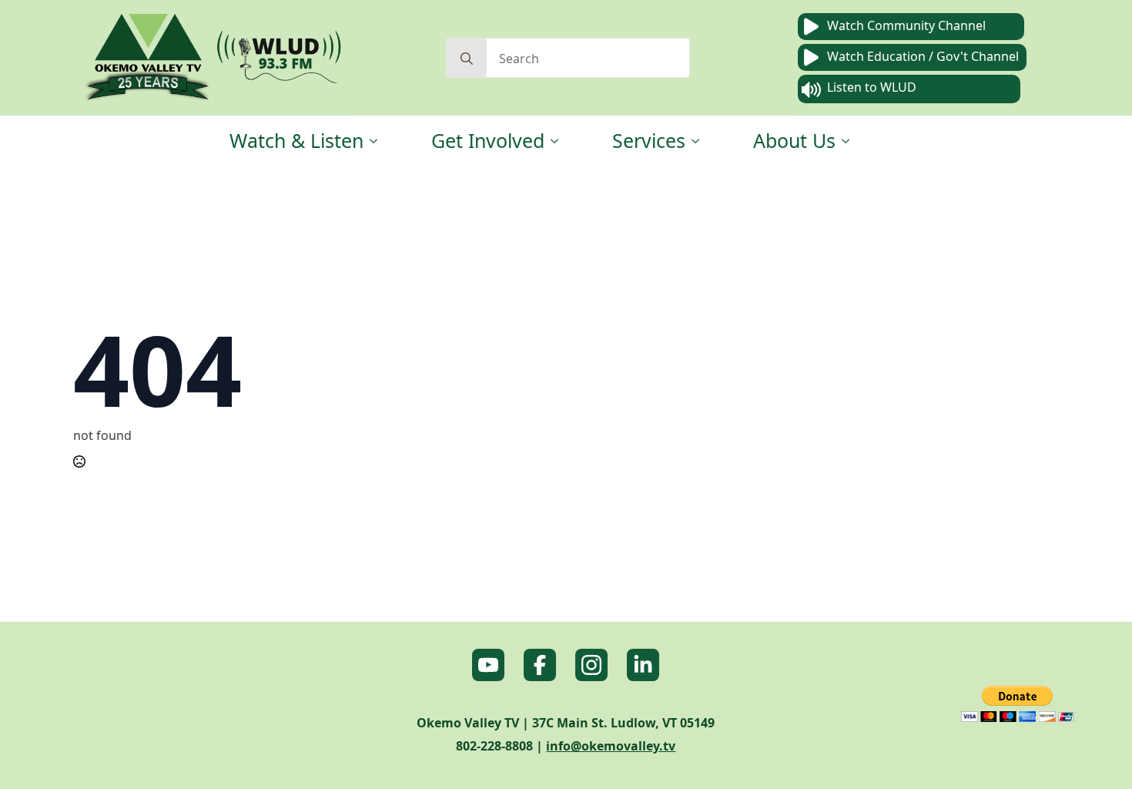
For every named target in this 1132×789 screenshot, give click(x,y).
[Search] (467, 59)
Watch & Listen (296, 140)
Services (648, 140)
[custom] (488, 665)
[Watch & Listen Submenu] (374, 140)
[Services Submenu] (696, 140)
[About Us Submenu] (846, 140)
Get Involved (487, 140)
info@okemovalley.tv (610, 745)
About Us (794, 140)
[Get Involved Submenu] (555, 140)
